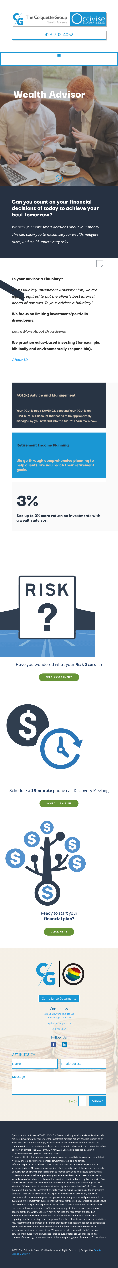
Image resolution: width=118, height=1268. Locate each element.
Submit (97, 1101)
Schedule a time (59, 803)
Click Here (59, 931)
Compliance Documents (59, 998)
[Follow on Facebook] (53, 1044)
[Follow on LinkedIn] (64, 1044)
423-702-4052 (59, 34)
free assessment (59, 677)
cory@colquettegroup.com (59, 1023)
